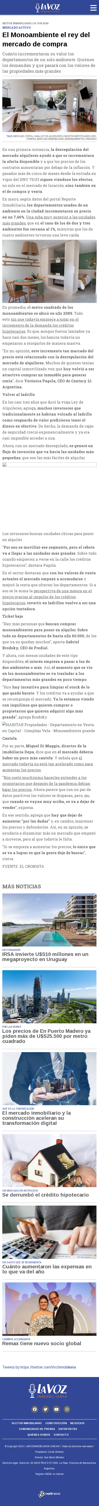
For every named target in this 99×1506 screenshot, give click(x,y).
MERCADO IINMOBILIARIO (50, 139)
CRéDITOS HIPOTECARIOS (76, 136)
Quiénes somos (38, 1434)
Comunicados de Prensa (37, 1429)
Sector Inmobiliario (27, 1423)
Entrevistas (67, 1429)
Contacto (61, 1434)
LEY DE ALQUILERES (51, 136)
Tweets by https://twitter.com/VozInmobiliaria (39, 1367)
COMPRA (31, 139)
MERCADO (18, 136)
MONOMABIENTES (74, 139)
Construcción (56, 1423)
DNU (93, 136)
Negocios (77, 1423)
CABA (37, 136)
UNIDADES (90, 139)
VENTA (29, 136)
